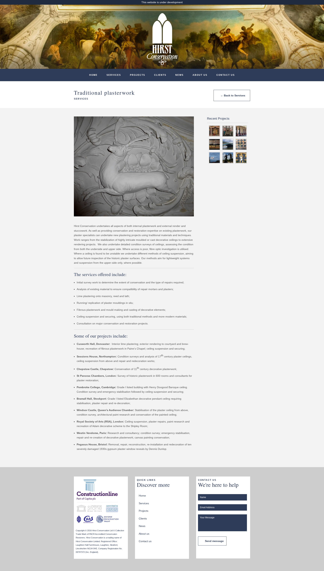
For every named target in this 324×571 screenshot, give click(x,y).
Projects (137, 75)
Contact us (225, 75)
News (179, 75)
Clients (160, 75)
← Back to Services (232, 95)
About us (200, 75)
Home (93, 75)
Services (113, 75)
